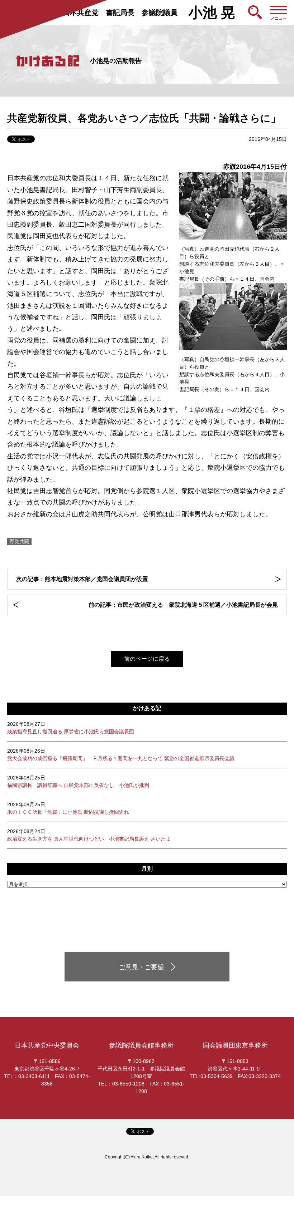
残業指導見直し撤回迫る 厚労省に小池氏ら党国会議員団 (70, 727)
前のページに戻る (147, 659)
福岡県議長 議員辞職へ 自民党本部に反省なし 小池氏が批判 (78, 781)
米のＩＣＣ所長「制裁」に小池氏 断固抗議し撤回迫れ (68, 808)
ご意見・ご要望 (141, 967)
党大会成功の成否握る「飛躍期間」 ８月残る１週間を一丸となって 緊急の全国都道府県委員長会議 (120, 754)
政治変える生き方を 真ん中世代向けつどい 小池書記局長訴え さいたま (89, 835)
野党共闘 (19, 541)
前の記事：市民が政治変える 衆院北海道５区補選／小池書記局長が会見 (183, 605)
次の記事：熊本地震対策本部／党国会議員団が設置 (82, 579)
